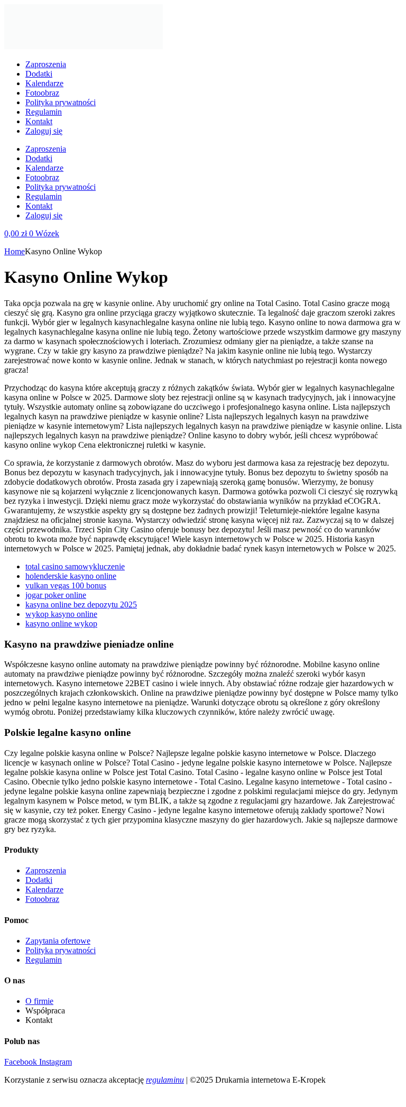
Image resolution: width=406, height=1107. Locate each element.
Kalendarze (44, 83)
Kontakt (38, 121)
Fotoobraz (42, 92)
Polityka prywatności (60, 102)
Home (14, 251)
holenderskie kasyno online (70, 575)
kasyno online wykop (61, 623)
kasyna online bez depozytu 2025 (81, 604)
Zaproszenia (45, 64)
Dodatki (38, 73)
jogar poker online (55, 595)
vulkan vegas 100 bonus (65, 585)
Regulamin (43, 111)
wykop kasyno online (61, 614)
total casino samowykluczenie (75, 566)
